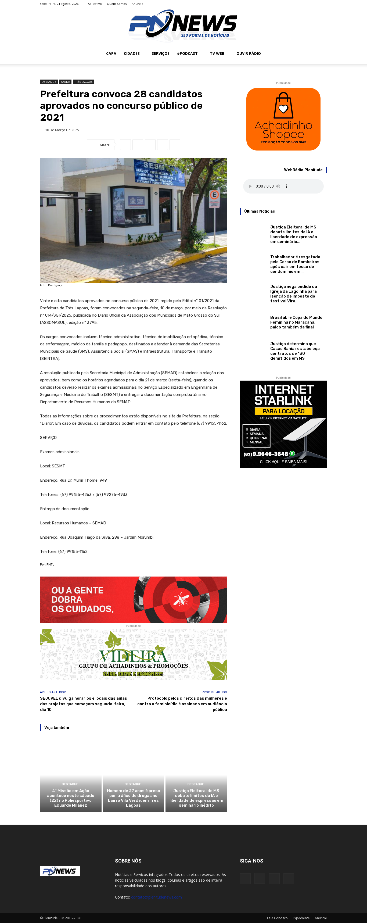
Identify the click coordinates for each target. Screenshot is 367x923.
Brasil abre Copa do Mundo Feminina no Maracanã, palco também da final (296, 322)
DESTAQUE (49, 82)
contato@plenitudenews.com (156, 897)
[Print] (162, 144)
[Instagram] (305, 4)
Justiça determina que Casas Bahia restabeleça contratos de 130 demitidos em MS (295, 351)
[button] (320, 53)
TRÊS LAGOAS (83, 82)
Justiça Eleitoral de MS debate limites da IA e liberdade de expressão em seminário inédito (196, 798)
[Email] (150, 144)
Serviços (161, 53)
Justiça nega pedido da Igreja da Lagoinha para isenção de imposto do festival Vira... (293, 293)
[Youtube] (323, 4)
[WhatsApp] (137, 144)
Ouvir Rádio (248, 53)
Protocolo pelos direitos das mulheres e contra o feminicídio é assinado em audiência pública (182, 704)
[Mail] (314, 4)
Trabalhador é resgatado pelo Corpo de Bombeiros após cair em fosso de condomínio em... (295, 264)
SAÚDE (65, 82)
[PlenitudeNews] (183, 25)
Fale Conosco (277, 918)
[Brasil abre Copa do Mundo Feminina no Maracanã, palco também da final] (253, 321)
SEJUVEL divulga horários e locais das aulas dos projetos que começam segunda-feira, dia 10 (83, 704)
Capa (111, 53)
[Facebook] (296, 4)
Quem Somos (117, 4)
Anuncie (137, 4)
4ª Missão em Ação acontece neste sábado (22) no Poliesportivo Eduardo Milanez (70, 798)
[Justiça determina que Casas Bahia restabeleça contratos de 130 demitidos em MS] (253, 348)
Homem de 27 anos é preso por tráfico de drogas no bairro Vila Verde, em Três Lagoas (133, 798)
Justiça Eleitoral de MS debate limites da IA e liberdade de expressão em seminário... (293, 234)
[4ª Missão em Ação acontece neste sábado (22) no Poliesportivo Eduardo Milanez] (71, 775)
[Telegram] (175, 144)
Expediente (301, 918)
